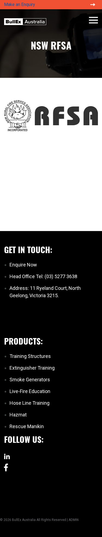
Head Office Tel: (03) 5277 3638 (43, 276)
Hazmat (18, 415)
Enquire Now (23, 265)
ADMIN (74, 520)
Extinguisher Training (32, 368)
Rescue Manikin (27, 426)
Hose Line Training (30, 403)
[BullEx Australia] (25, 21)
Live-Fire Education (30, 391)
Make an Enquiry (19, 4)
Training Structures (30, 356)
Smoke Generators (30, 379)
